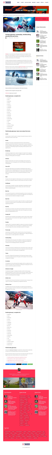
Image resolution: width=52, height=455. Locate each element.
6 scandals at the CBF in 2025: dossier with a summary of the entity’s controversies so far (12, 413)
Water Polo (21, 425)
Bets (26, 400)
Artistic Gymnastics (23, 397)
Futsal (21, 407)
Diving (21, 405)
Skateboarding (29, 436)
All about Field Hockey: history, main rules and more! (43, 46)
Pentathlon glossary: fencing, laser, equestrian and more (17, 357)
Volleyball (26, 423)
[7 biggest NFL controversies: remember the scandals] (5, 396)
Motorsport (25, 412)
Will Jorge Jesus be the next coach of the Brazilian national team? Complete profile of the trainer (12, 408)
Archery (28, 395)
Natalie (19, 372)
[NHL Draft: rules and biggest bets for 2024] (37, 49)
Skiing (25, 418)
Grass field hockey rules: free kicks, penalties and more (43, 42)
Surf (28, 418)
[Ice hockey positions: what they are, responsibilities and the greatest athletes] (37, 35)
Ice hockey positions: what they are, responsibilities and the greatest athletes (43, 37)
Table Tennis (27, 420)
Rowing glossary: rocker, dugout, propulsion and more (16, 358)
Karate (28, 410)
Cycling (24, 433)
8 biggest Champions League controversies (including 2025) (11, 402)
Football (22, 2)
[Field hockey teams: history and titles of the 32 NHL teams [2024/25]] (37, 31)
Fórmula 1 (25, 407)
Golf (9, 434)
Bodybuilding (22, 402)
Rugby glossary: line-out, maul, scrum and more (15, 360)
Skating (21, 418)
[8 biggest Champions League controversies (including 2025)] (5, 401)
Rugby (30, 413)
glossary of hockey (22, 66)
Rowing (27, 413)
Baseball (38, 2)
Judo (25, 410)
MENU (18, 2)
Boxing (27, 402)
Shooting (23, 436)
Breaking (15, 433)
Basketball (34, 2)
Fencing (25, 405)
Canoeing (19, 433)
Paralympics (22, 413)
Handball (18, 434)
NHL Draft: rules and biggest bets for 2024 (43, 50)
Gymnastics (13, 434)
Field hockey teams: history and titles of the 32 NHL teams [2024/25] (43, 32)
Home (4, 15)
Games (29, 407)
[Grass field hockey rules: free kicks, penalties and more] (37, 41)
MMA (21, 412)
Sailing (21, 415)
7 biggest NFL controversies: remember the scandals (12, 397)
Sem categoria (26, 415)
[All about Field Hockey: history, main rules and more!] (37, 45)
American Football (28, 2)
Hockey (6, 15)
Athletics (42, 2)
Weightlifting (27, 425)
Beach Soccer (22, 400)
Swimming (21, 420)
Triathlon (21, 423)
